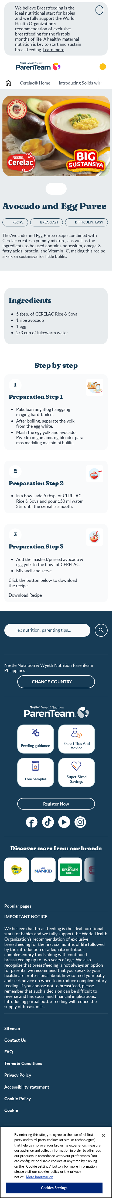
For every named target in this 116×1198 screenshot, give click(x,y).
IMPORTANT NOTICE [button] (25, 916)
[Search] (87, 66)
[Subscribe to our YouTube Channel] (64, 822)
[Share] (60, 189)
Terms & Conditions (23, 1063)
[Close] (99, 10)
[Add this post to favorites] (52, 189)
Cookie (11, 1110)
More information (39, 1176)
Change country (52, 681)
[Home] (38, 66)
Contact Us (15, 1040)
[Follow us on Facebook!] (32, 822)
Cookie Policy (17, 1098)
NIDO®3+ (16, 870)
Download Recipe (25, 595)
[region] (56, 1162)
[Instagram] (80, 822)
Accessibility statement (26, 1086)
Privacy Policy (17, 1074)
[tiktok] (48, 822)
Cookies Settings (54, 1187)
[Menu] (8, 66)
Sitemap (12, 1028)
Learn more (53, 50)
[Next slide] (102, 83)
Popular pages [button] (17, 905)
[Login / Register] (102, 66)
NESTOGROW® (70, 870)
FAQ (8, 1051)
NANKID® (43, 870)
